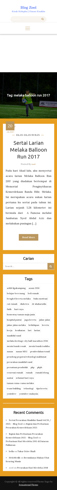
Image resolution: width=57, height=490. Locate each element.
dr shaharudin (39, 304)
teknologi (28, 388)
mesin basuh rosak (16, 346)
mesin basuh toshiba (39, 346)
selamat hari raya (25, 378)
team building (14, 388)
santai (10, 378)
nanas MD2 (21, 351)
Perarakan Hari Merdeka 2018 (32, 467)
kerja (9, 330)
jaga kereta (30, 319)
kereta (45, 325)
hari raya (18, 309)
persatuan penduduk (17, 367)
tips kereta (41, 388)
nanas (10, 351)
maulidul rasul (14, 335)
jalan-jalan (23, 134)
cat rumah (12, 304)
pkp (32, 367)
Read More (28, 237)
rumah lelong (42, 372)
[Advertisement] (28, 53)
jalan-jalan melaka (16, 325)
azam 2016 (34, 288)
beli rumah (33, 293)
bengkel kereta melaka (19, 298)
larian (37, 330)
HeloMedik (14, 457)
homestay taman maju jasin (21, 314)
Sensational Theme (28, 484)
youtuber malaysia (28, 393)
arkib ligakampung (16, 288)
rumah (29, 372)
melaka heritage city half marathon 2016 (27, 341)
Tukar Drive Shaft (26, 451)
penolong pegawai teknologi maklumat (26, 356)
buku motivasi (40, 298)
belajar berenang (16, 293)
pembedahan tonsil (40, 351)
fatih (9, 309)
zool (33, 164)
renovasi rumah (15, 372)
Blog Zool (28, 7)
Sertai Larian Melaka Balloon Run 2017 (28, 150)
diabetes (24, 304)
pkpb (39, 367)
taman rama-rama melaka (20, 383)
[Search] (43, 19)
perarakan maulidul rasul (19, 362)
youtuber (11, 393)
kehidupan (34, 325)
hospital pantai (14, 319)
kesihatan (20, 330)
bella (11, 451)
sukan (36, 134)
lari (29, 330)
